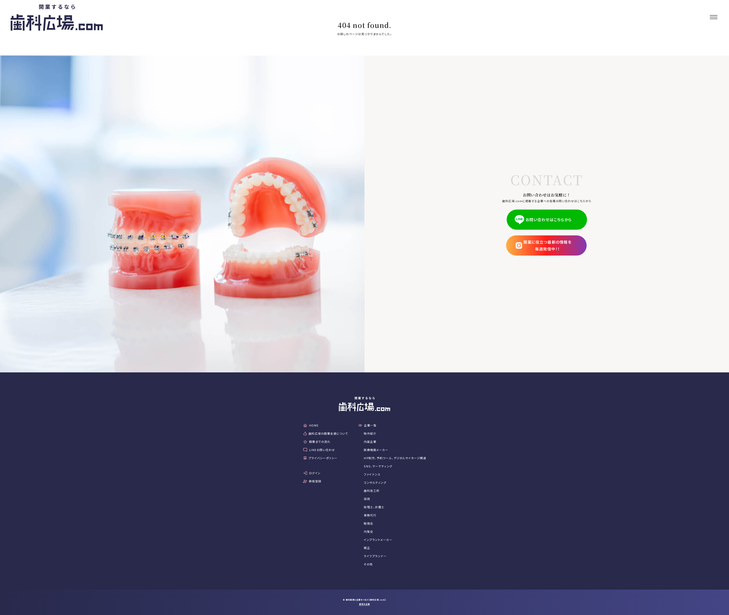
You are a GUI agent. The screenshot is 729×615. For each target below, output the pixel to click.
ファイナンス (372, 474)
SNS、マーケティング (378, 466)
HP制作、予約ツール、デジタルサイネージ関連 (395, 458)
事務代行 (370, 515)
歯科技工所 (371, 491)
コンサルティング (375, 482)
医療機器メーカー (376, 450)
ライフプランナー (375, 556)
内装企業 (370, 442)
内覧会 (368, 531)
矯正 (367, 548)
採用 (367, 499)
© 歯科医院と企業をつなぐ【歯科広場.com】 (364, 599)
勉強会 (368, 523)
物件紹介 (370, 433)
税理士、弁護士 (374, 507)
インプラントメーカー (378, 540)
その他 (368, 564)
